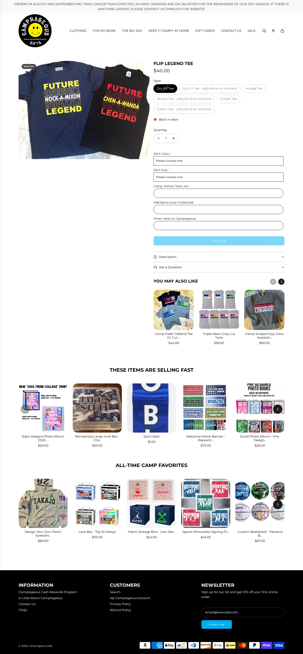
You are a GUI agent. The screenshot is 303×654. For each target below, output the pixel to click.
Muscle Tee (254, 88)
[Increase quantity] (173, 138)
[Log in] (273, 30)
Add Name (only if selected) (173, 202)
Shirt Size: (161, 170)
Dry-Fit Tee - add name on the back (209, 88)
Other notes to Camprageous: (175, 218)
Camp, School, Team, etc (171, 186)
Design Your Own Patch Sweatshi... (43, 533)
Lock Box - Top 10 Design (97, 532)
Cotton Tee (228, 99)
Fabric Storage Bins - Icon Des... (151, 532)
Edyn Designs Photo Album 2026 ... (43, 438)
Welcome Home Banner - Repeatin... (205, 438)
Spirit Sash (151, 436)
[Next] (281, 282)
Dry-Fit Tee (165, 88)
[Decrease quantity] (158, 138)
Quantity (160, 130)
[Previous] (273, 282)
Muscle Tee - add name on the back (184, 99)
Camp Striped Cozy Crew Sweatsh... (264, 335)
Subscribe (217, 624)
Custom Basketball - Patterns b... (260, 533)
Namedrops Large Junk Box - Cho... (97, 438)
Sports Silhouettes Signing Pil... (205, 532)
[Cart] (282, 30)
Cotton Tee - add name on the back (184, 109)
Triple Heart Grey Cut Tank (219, 335)
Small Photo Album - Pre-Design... (260, 438)
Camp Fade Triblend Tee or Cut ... (174, 335)
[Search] (264, 30)
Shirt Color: (162, 154)
